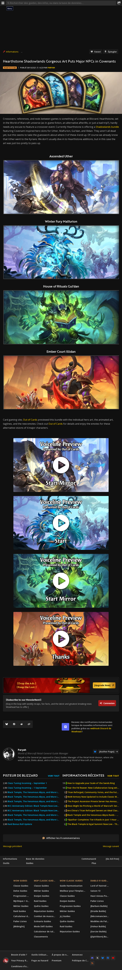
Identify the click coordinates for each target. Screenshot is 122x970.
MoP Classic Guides (45, 880)
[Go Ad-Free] (112, 858)
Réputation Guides (44, 911)
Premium (56, 960)
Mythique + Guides (21, 901)
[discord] (65, 727)
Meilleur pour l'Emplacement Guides (73, 890)
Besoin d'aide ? (19, 954)
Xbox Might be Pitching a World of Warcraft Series (93, 806)
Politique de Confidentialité (81, 960)
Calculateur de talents (21, 916)
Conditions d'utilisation (20, 966)
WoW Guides (20, 880)
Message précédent (12, 846)
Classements (41, 936)
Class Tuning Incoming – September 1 (27, 783)
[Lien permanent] (29, 724)
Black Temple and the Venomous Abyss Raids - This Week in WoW (93, 815)
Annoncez (77, 954)
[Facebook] (14, 724)
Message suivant (111, 846)
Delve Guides (20, 890)
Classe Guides (20, 885)
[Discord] (92, 958)
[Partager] (119, 3)
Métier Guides (20, 906)
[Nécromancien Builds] (99, 916)
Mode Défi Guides (43, 926)
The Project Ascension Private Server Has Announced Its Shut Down (93, 801)
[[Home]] (6, 962)
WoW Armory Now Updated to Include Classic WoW (93, 796)
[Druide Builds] (98, 911)
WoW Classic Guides (71, 880)
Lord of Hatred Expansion (99, 885)
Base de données (35, 858)
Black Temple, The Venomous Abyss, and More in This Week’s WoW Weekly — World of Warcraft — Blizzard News (34, 792)
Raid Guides (19, 911)
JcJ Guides (65, 916)
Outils (6, 863)
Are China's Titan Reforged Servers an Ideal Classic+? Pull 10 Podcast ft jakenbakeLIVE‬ (93, 810)
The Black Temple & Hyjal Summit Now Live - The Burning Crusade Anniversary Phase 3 (93, 824)
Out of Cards (30, 419)
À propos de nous (61, 954)
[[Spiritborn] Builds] (99, 936)
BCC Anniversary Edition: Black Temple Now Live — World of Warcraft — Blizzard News (34, 806)
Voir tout (54, 775)
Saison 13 (95, 890)
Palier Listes (20, 921)
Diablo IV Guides (99, 880)
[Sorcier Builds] (98, 931)
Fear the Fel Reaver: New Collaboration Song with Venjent (93, 787)
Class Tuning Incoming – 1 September (27, 787)
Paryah (51, 67)
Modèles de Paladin (99, 921)
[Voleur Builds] (98, 926)
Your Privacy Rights (20, 960)
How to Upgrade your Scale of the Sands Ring (91, 783)
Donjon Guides (41, 895)
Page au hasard (39, 960)
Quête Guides (41, 906)
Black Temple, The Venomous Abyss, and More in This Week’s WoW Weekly (34, 801)
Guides (29, 863)
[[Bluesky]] (6, 724)
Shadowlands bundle (107, 126)
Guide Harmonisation (71, 885)
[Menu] (3, 3)
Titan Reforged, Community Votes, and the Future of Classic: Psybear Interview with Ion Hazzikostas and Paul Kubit (93, 792)
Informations (12, 51)
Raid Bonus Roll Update (20, 824)
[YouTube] (113, 958)
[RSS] (92, 963)
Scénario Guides (42, 921)
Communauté (89, 858)
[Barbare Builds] (98, 906)
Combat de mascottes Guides (45, 916)
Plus (94, 863)
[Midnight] (19, 926)
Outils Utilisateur (40, 954)
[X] (97, 958)
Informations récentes (83, 775)
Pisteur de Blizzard (20, 775)
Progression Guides (21, 895)
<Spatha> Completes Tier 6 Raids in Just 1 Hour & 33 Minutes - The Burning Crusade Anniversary (93, 819)
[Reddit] (21, 724)
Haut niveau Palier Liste (99, 895)
